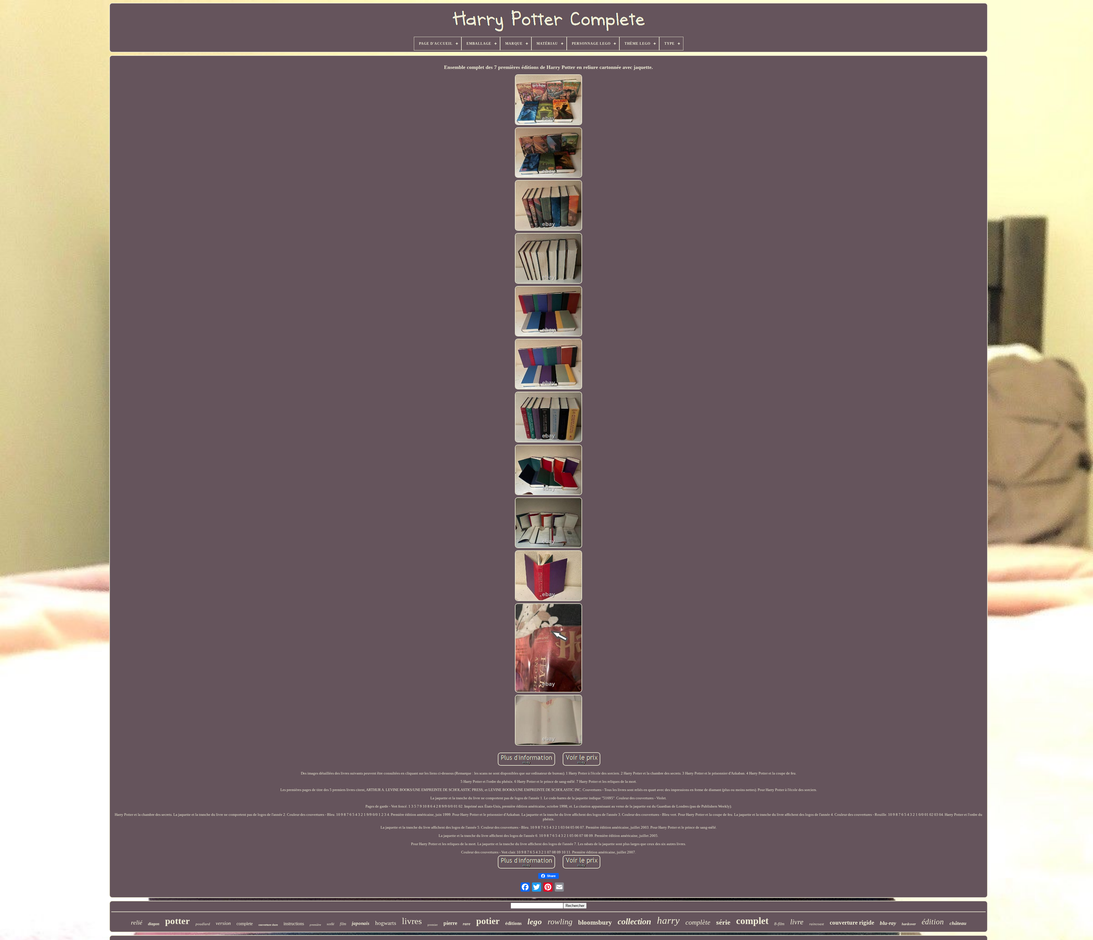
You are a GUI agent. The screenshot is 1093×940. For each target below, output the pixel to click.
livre (797, 922)
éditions (513, 923)
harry (668, 920)
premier (433, 924)
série (723, 922)
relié (136, 922)
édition (933, 921)
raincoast (816, 924)
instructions (293, 923)
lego (534, 921)
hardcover (909, 924)
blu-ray (888, 923)
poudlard (203, 924)
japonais (360, 923)
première (315, 924)
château (958, 923)
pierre (450, 923)
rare (467, 923)
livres (412, 921)
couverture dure (268, 924)
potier (488, 921)
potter (177, 921)
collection (634, 921)
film (343, 924)
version (223, 923)
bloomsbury (595, 922)
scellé (330, 924)
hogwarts (385, 923)
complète (697, 922)
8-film (779, 923)
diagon (153, 924)
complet (752, 921)
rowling (560, 921)
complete (245, 923)
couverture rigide (852, 922)
